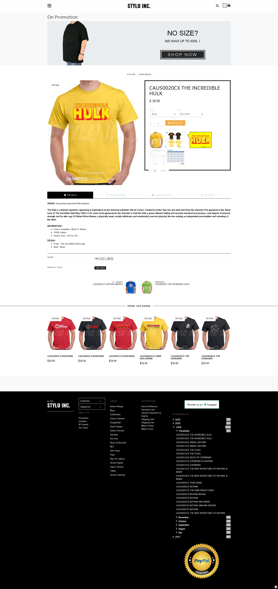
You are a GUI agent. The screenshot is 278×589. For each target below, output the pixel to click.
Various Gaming (117, 474)
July (180, 532)
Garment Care (148, 409)
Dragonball (115, 422)
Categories (85, 406)
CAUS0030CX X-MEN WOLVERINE (150, 357)
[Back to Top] (276, 586)
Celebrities (115, 414)
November (183, 517)
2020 (177, 419)
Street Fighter (116, 462)
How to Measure (149, 406)
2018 (178, 427)
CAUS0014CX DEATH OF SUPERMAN (193, 457)
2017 (177, 536)
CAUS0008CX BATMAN (187, 486)
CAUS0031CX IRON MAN (121, 356)
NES (112, 446)
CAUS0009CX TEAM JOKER (189, 482)
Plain (112, 454)
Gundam (114, 434)
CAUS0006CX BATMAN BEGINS (191, 494)
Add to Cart (176, 122)
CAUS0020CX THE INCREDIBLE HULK (194, 434)
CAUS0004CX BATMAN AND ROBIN (193, 501)
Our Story (83, 427)
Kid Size (114, 438)
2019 (177, 423)
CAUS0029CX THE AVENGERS (180, 357)
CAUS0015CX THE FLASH (188, 453)
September (183, 524)
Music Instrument (118, 442)
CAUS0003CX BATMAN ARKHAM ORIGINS (196, 505)
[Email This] (99, 258)
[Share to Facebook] (109, 258)
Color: (151, 110)
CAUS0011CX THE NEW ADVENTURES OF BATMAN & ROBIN (202, 470)
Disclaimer (84, 418)
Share (162, 170)
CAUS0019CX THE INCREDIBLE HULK (194, 438)
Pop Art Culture (117, 458)
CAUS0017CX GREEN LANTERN (191, 446)
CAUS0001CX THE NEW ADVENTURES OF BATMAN (200, 513)
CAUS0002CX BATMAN (187, 509)
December (184, 430)
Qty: (151, 123)
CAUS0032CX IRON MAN (91, 356)
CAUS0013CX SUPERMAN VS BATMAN (194, 461)
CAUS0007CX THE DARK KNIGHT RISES (195, 490)
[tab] (70, 195)
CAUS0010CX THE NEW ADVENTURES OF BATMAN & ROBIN (202, 477)
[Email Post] (96, 258)
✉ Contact (83, 424)
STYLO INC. (139, 6)
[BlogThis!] (102, 258)
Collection (85, 400)
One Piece (115, 450)
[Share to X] (105, 258)
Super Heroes (145, 74)
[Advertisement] (125, 383)
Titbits (113, 470)
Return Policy (147, 425)
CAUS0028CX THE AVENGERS (210, 357)
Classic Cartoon (117, 418)
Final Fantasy (116, 426)
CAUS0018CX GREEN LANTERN (191, 442)
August (181, 528)
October (182, 521)
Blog (112, 410)
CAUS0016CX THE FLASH (188, 449)
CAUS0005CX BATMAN (187, 497)
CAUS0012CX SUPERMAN (188, 465)
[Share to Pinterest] (112, 258)
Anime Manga (116, 406)
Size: (179, 110)
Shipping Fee (147, 422)
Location (83, 421)
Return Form (147, 428)
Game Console (117, 430)
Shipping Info (147, 419)
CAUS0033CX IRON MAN (60, 356)
